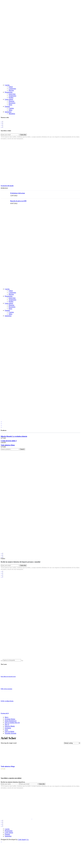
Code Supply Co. (23, 839)
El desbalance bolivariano (17, 193)
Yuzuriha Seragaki (10, 733)
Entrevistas (12, 94)
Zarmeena (8, 728)
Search (22, 449)
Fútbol (11, 87)
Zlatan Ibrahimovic (11, 721)
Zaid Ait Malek (9, 731)
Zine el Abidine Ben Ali (12, 722)
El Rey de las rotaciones (6, 688)
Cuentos (11, 108)
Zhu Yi (7, 724)
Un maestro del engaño (7, 185)
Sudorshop (8, 112)
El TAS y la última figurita (7, 701)
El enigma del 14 (5, 713)
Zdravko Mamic (10, 726)
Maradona (12, 113)
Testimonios (12, 96)
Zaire (6, 730)
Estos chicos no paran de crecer (8, 676)
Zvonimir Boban (10, 719)
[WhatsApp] (1, 426)
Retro (10, 104)
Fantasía (7, 106)
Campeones (12, 88)
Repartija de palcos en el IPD (18, 201)
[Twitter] (1, 423)
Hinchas (11, 90)
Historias (11, 101)
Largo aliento (9, 99)
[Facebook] (1, 421)
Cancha (7, 85)
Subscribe (23, 134)
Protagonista (8, 92)
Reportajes (12, 103)
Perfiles (11, 97)
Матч (6, 717)
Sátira (10, 110)
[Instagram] (1, 425)
